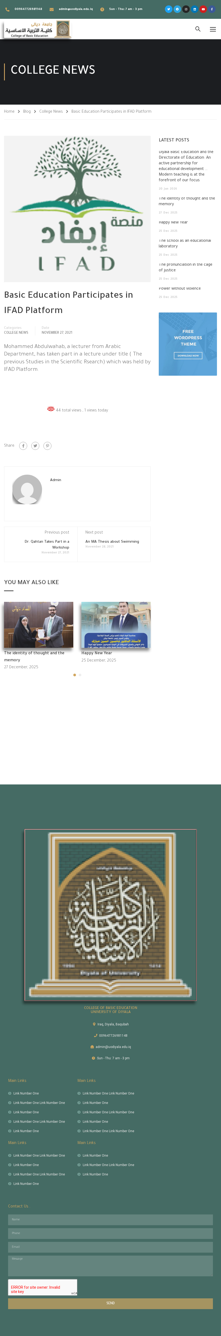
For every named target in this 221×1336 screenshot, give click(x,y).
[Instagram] (186, 9)
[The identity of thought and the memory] (38, 625)
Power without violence (180, 289)
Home (9, 112)
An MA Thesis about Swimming (112, 542)
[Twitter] (168, 9)
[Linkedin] (194, 9)
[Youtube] (203, 9)
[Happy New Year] (116, 625)
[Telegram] (177, 9)
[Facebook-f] (212, 9)
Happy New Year (96, 654)
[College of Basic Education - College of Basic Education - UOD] (37, 29)
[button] (74, 675)
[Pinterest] (47, 446)
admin (55, 480)
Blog (27, 112)
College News (51, 112)
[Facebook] (23, 446)
